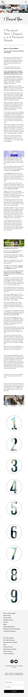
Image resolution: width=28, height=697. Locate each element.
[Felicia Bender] (3, 2)
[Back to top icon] (25, 694)
